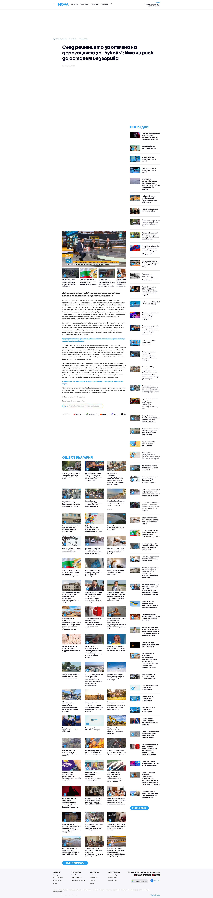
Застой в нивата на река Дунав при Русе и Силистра (115, 527)
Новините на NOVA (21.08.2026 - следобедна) (149, 709)
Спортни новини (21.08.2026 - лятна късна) (149, 159)
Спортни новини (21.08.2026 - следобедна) (148, 698)
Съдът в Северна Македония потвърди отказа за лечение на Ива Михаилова (150, 794)
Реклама (55, 889)
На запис (94, 4)
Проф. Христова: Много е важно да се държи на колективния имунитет (116, 648)
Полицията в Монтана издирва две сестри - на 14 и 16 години (71, 729)
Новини (74, 4)
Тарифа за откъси (87, 889)
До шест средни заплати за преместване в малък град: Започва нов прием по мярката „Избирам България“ (94, 706)
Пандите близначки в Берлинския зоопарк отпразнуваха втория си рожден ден (150, 236)
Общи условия (108, 889)
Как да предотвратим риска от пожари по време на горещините (93, 752)
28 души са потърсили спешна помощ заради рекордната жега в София (115, 550)
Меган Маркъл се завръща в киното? (149, 147)
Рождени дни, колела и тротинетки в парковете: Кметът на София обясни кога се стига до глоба (116, 705)
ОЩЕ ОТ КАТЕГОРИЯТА (75, 863)
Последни (56, 875)
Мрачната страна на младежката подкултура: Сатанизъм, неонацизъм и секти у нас (150, 403)
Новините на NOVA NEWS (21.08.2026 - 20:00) (151, 303)
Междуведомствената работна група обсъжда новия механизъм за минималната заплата (116, 801)
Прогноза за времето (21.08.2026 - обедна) (93, 728)
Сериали (92, 880)
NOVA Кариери (112, 877)
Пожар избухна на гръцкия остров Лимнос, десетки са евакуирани (149, 199)
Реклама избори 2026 (63, 889)
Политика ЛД (124, 889)
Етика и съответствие (144, 889)
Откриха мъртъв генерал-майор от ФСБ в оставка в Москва (150, 763)
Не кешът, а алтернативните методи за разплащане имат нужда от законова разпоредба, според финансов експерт (94, 652)
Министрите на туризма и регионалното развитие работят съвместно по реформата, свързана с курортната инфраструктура (71, 624)
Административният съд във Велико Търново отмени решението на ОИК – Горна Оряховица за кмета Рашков (116, 596)
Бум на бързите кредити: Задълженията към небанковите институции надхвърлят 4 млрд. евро (71, 828)
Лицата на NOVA (77, 877)
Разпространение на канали (75, 889)
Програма (84, 4)
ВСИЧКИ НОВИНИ (139, 808)
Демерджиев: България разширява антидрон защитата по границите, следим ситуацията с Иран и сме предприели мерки (93, 597)
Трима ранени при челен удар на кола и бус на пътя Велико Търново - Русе (71, 475)
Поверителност (116, 889)
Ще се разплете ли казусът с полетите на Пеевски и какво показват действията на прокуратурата (116, 852)
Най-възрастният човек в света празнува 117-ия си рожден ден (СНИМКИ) (151, 617)
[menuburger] (54, 4)
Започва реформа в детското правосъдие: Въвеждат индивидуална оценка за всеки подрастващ (94, 852)
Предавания (93, 877)
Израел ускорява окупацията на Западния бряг (148, 444)
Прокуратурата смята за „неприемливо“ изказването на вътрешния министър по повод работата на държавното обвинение (116, 623)
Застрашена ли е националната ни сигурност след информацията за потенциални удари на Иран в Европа (115, 777)
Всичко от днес (58, 877)
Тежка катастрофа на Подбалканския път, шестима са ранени (70, 676)
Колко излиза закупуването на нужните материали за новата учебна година (94, 528)
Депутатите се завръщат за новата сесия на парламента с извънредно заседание (71, 503)
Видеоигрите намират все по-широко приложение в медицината (150, 316)
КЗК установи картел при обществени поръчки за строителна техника (116, 730)
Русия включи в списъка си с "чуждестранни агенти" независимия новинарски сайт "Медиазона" (150, 250)
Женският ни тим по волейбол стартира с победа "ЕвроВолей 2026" (150, 264)
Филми (92, 883)
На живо (104, 4)
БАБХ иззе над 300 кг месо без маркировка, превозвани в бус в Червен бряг (93, 573)
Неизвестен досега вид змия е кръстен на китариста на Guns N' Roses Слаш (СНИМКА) (151, 136)
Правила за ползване (133, 889)
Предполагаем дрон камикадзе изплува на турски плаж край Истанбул (115, 676)
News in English (112, 880)
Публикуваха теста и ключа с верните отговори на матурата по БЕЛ (71, 649)
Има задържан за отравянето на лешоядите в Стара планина (70, 752)
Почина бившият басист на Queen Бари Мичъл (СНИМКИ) (150, 644)
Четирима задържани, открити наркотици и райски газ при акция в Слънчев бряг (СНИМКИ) (93, 801)
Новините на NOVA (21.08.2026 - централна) (149, 343)
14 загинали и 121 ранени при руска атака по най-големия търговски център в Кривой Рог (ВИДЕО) (151, 506)
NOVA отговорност (114, 875)
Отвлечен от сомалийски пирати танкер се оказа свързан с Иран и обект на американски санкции (151, 184)
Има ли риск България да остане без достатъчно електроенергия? (71, 550)
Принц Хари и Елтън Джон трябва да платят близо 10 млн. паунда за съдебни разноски (150, 291)
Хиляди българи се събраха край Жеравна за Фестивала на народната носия (93, 503)
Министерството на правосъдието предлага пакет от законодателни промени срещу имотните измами (94, 623)
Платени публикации (57, 891)
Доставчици (95, 889)
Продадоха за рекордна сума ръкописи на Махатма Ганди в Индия (150, 277)
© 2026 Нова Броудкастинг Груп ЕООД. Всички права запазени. (66, 894)
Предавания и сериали (78, 880)
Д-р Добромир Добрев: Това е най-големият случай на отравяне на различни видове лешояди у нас (93, 476)
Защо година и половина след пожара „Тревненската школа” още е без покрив (94, 827)
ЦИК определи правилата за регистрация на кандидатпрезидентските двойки (71, 776)
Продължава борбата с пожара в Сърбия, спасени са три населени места (150, 734)
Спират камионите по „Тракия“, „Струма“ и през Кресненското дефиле (116, 752)
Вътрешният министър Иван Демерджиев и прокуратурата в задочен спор (71, 528)
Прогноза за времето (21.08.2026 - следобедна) (150, 687)
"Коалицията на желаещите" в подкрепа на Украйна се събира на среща (150, 604)
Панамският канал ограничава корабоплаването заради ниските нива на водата (150, 356)
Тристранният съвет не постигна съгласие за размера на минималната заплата (71, 573)
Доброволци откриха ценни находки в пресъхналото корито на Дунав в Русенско (70, 851)
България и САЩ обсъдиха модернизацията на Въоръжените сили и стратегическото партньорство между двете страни (115, 478)
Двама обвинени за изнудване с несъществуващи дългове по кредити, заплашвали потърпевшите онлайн (70, 803)
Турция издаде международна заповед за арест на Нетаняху (150, 721)
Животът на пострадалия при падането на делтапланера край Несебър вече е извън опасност (70, 706)
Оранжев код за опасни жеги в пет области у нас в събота (116, 572)
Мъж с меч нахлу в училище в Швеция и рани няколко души (149, 676)
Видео (55, 883)
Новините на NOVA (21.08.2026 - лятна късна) (149, 170)
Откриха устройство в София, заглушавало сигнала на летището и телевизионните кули (94, 550)
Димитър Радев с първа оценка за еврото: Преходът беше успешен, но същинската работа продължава (71, 597)
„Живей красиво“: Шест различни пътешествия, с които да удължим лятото (116, 827)
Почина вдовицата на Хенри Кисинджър (150, 210)
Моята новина (57, 880)
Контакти (101, 889)
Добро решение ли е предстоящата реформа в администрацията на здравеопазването (93, 776)
